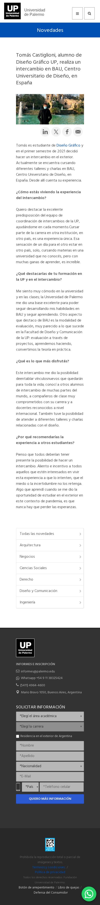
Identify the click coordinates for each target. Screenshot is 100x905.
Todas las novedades (37, 534)
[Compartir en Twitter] (56, 132)
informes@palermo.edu (38, 671)
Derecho (26, 579)
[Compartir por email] (78, 132)
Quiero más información (50, 799)
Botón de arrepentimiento (36, 887)
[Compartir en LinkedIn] (45, 132)
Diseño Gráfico (68, 145)
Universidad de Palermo (34, 12)
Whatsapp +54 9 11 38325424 (42, 678)
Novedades (50, 30)
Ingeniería (27, 602)
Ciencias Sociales (33, 568)
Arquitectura (30, 545)
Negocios (27, 557)
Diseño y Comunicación (38, 591)
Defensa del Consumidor (51, 892)
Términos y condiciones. (48, 867)
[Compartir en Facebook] (67, 132)
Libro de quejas (68, 887)
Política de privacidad (50, 872)
